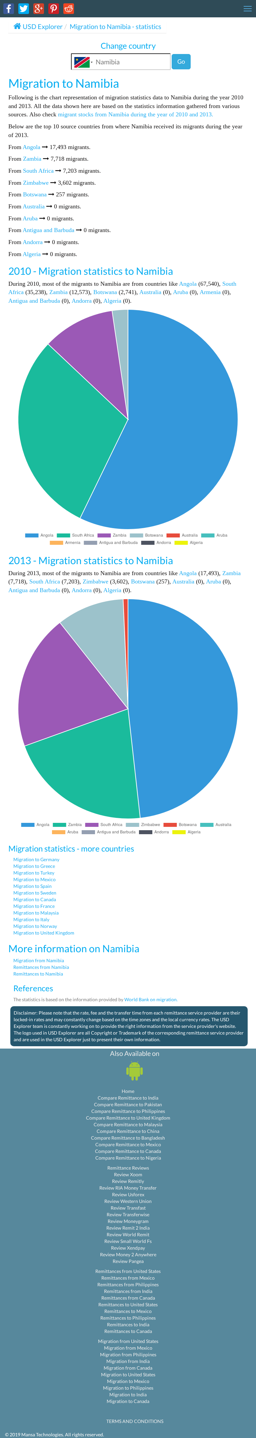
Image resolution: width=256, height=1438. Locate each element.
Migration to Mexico (34, 879)
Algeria (32, 254)
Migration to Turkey (33, 873)
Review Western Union (128, 1201)
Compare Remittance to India (128, 1098)
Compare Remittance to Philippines (128, 1111)
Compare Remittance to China (128, 1131)
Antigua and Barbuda (48, 230)
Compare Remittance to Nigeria (128, 1158)
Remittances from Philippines (128, 1284)
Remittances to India (128, 1324)
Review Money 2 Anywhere (128, 1254)
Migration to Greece (34, 866)
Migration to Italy (31, 919)
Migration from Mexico (128, 1348)
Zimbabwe (36, 182)
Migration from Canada (128, 1368)
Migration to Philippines (128, 1388)
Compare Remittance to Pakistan (128, 1104)
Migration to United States (128, 1374)
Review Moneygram (128, 1221)
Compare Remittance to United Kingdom (128, 1118)
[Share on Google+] (38, 8)
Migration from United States (128, 1341)
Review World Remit (128, 1234)
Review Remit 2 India (128, 1228)
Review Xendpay (128, 1248)
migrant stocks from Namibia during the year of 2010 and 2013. (135, 114)
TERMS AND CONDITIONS (134, 1421)
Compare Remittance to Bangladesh (128, 1138)
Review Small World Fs (128, 1241)
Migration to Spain (32, 886)
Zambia (32, 158)
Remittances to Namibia (38, 974)
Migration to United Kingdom (43, 933)
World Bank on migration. (151, 999)
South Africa (38, 170)
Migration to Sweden (34, 893)
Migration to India (128, 1394)
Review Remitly (128, 1181)
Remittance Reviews (128, 1168)
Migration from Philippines (128, 1354)
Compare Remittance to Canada (128, 1151)
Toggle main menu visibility (248, 8)
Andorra (33, 242)
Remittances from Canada (128, 1298)
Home (128, 1091)
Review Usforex (128, 1194)
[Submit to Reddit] (68, 8)
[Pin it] (53, 8)
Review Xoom (128, 1174)
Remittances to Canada (128, 1331)
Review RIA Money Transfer (128, 1188)
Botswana (35, 194)
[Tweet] (23, 8)
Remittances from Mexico (128, 1278)
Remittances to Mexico (128, 1311)
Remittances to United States (128, 1304)
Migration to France (34, 906)
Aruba (30, 218)
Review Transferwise (128, 1214)
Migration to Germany (36, 859)
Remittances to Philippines (128, 1318)
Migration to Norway (35, 926)
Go (181, 61)
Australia (34, 206)
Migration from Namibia (38, 960)
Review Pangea (128, 1261)
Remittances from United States (128, 1271)
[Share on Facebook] (8, 8)
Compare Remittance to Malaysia (128, 1124)
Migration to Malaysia (36, 913)
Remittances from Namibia (41, 967)
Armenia (210, 292)
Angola (31, 147)
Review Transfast (128, 1208)
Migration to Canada (34, 899)
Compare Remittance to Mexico (128, 1144)
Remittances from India (128, 1291)
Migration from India (128, 1361)
